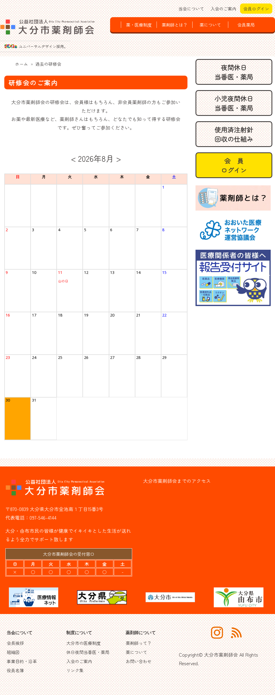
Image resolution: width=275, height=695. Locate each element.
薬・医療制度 (139, 24)
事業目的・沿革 (22, 661)
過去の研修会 (48, 64)
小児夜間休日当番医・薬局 (234, 103)
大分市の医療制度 (83, 643)
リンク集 (75, 670)
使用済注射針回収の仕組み (234, 134)
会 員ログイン (234, 165)
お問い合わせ (138, 661)
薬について (210, 24)
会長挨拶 (15, 643)
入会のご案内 (223, 8)
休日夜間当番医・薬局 (87, 652)
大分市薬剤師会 (221, 654)
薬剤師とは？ (174, 24)
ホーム (21, 64)
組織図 (13, 652)
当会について (191, 8)
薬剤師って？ (138, 643)
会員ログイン (256, 8)
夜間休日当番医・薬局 (234, 71)
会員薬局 (246, 24)
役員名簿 (15, 670)
